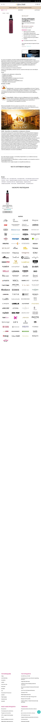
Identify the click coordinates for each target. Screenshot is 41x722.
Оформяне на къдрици (33, 180)
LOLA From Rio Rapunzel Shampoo (28, 690)
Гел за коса (3, 180)
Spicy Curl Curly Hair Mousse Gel (7, 208)
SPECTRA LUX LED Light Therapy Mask (28, 696)
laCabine (3, 688)
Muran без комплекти (21, 178)
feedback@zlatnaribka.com (6, 160)
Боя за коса (3, 708)
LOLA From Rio (4, 684)
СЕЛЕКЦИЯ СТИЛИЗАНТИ (21, 183)
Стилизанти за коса (29, 183)
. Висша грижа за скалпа (20, 1)
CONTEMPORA (4, 678)
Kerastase (3, 686)
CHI (2, 690)
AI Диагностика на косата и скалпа (29, 708)
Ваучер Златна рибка (25, 698)
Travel (2, 717)
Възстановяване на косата (7, 719)
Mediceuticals (4, 699)
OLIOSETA (3, 680)
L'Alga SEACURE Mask (25, 681)
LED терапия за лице (25, 715)
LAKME (2, 682)
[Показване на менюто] (2, 4)
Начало (4, 13)
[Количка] (39, 4)
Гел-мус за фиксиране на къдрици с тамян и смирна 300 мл (7, 206)
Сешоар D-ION (24, 692)
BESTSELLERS (4, 178)
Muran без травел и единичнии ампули (32, 178)
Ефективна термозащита (7, 721)
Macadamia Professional (6, 692)
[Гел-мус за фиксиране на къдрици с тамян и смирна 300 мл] (7, 196)
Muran (8, 13)
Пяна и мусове (13, 183)
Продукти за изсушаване (6, 183)
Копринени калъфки (25, 721)
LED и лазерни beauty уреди (7, 715)
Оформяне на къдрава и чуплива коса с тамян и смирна (19, 180)
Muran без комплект (13, 178)
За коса (7, 180)
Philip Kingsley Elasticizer (26, 694)
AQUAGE (3, 701)
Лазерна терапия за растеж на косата (29, 717)
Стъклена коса (24, 719)
